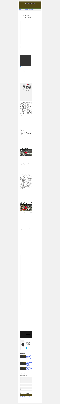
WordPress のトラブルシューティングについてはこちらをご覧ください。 (25, 396)
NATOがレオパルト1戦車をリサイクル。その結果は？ (29, 368)
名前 (21, 383)
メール (21, 386)
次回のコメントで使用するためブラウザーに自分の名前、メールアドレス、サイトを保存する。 (26, 393)
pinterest (21, 66)
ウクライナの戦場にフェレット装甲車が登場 (28, 9)
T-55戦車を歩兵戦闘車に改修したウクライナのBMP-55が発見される (29, 364)
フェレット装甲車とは (24, 132)
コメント (21, 376)
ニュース (22, 9)
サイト (21, 389)
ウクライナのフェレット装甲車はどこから (26, 134)
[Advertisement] (26, 32)
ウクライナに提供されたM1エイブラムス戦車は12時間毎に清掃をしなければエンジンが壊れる (29, 357)
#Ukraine (24, 84)
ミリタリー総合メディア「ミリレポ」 (42, 8)
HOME (20, 9)
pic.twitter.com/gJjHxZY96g (26, 96)
